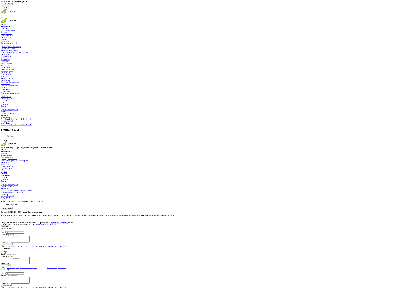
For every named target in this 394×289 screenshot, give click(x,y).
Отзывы (3, 106)
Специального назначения (10, 86)
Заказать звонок (7, 4)
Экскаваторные (6, 98)
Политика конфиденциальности (12, 192)
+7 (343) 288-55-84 (7, 196)
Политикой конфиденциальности (56, 246)
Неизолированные (7, 69)
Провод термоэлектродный (10, 93)
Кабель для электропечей (9, 50)
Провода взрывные (7, 36)
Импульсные (5, 54)
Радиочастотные (6, 76)
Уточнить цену (6, 265)
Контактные (5, 58)
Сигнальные (5, 84)
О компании (5, 100)
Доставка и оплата (7, 113)
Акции (3, 111)
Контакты (4, 115)
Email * (3, 254)
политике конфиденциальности (45, 224)
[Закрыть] (1, 219)
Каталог (3, 24)
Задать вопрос (6, 285)
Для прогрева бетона (8, 48)
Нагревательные (6, 67)
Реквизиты (4, 104)
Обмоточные (5, 73)
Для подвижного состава (9, 45)
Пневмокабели (6, 74)
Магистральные (6, 63)
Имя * (3, 232)
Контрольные (5, 60)
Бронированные (6, 34)
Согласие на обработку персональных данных (17, 190)
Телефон (4, 256)
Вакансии (4, 108)
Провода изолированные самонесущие (14, 52)
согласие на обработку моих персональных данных (22, 246)
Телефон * (4, 234)
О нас (3, 102)
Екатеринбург (6, 6)
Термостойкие (6, 91)
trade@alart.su (5, 8)
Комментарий (5, 242)
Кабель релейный (7, 78)
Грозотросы (5, 41)
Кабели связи (5, 80)
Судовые (4, 87)
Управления (5, 95)
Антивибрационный (8, 30)
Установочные (6, 97)
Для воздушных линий (9, 43)
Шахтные (4, 32)
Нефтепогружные (7, 71)
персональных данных (59, 223)
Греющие (4, 39)
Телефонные (5, 89)
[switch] (2, 246)
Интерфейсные (6, 56)
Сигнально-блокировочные (10, 82)
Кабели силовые (6, 26)
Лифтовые (4, 61)
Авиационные (6, 28)
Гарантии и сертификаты (9, 110)
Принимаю (5, 226)
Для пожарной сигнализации (11, 47)
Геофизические (6, 37)
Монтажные (5, 65)
